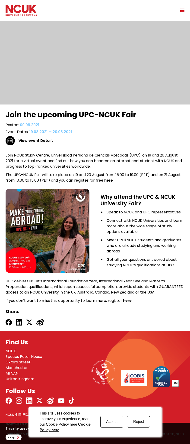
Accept (111, 422)
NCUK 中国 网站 (17, 414)
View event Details (36, 140)
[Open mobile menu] (180, 10)
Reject (138, 422)
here (108, 180)
